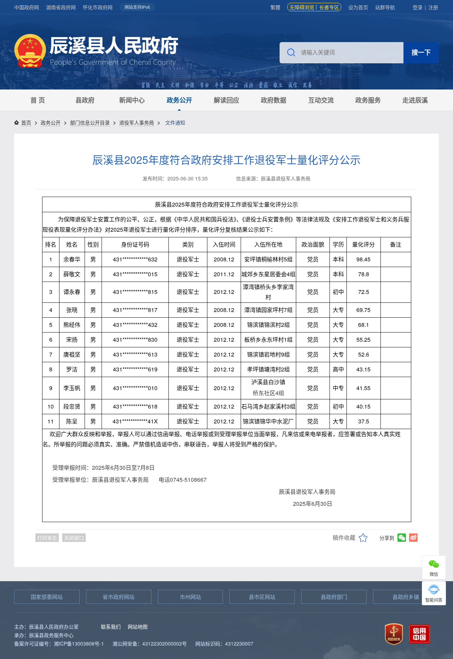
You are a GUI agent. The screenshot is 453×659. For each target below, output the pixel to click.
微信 (434, 574)
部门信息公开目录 (90, 122)
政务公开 (179, 100)
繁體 (275, 7)
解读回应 (226, 100)
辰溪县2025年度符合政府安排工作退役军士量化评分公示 (226, 159)
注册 (433, 7)
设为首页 (358, 7)
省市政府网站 (118, 596)
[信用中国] (419, 633)
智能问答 (433, 600)
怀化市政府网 (98, 7)
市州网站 (190, 596)
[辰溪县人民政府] (96, 52)
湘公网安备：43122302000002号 (150, 643)
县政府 (84, 100)
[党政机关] (394, 633)
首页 (26, 122)
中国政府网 (26, 7)
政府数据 (273, 100)
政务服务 (368, 100)
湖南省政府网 (61, 7)
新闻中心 (132, 100)
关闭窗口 (74, 537)
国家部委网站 (47, 596)
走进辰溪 (415, 100)
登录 (418, 7)
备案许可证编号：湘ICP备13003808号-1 (59, 643)
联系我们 (111, 626)
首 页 (37, 100)
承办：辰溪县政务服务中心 (44, 634)
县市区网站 (262, 596)
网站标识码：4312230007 (224, 643)
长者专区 (329, 7)
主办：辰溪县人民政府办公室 (46, 626)
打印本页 (47, 537)
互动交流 (321, 100)
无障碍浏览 (301, 7)
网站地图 (138, 626)
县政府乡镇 (405, 596)
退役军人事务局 (136, 122)
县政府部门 (334, 596)
